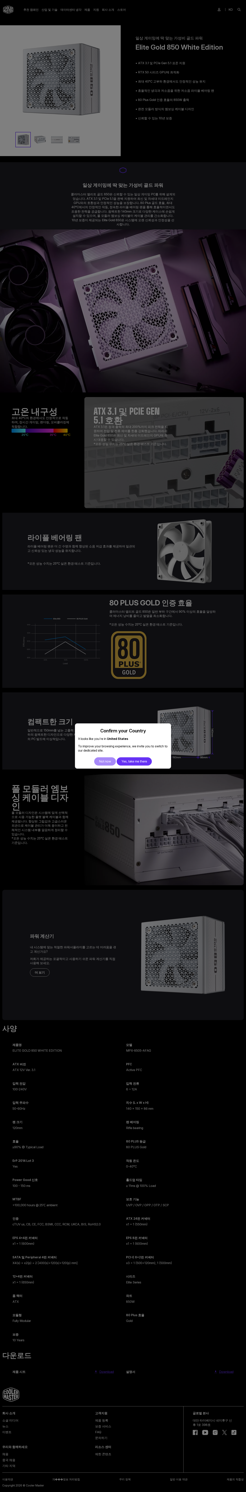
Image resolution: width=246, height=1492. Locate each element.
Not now (105, 761)
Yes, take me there (134, 761)
